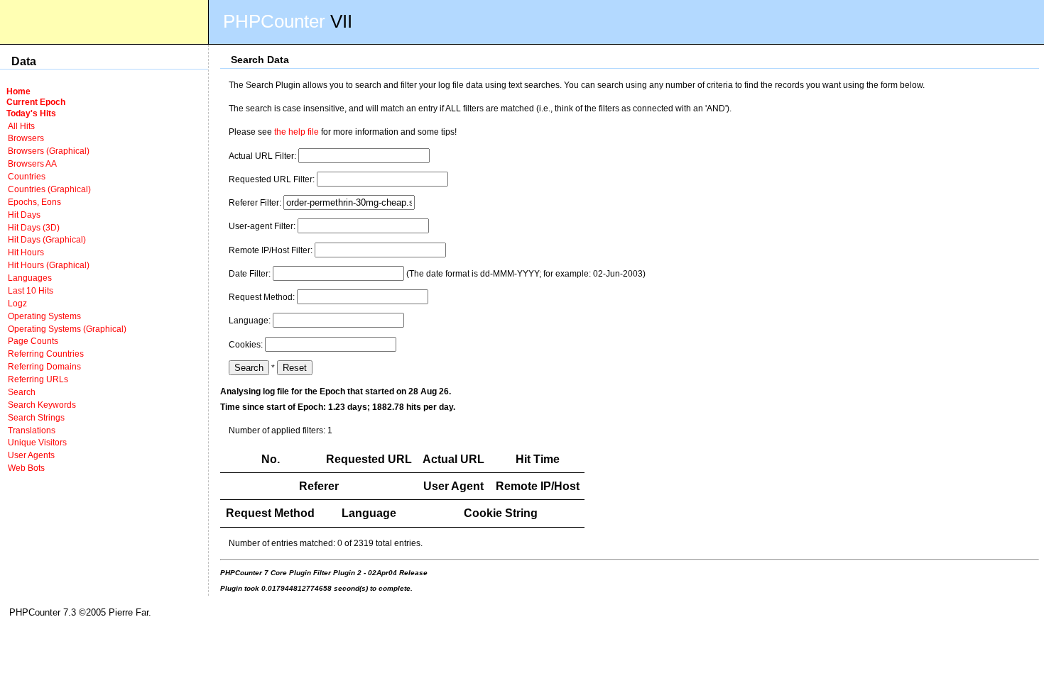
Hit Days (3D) (34, 227)
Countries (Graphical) (49, 189)
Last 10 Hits (30, 290)
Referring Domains (44, 366)
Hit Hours (26, 252)
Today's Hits (31, 113)
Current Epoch (35, 101)
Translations (31, 430)
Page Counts (33, 340)
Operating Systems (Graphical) (67, 328)
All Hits (21, 125)
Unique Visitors (37, 442)
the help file (296, 131)
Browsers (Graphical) (48, 150)
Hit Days (24, 214)
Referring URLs (38, 379)
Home (18, 91)
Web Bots (26, 467)
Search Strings (36, 417)
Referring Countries (46, 353)
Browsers (26, 138)
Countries (26, 176)
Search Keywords (42, 404)
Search (22, 391)
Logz (17, 303)
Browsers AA (32, 163)
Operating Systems (44, 316)
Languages (30, 277)
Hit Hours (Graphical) (48, 264)
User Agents (31, 455)
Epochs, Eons (34, 201)
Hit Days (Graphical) (47, 239)
